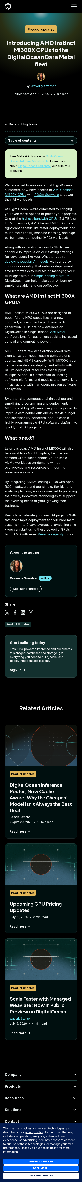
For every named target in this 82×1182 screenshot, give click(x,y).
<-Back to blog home (21, 124)
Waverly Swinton (43, 86)
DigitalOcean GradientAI (34, 166)
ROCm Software (46, 195)
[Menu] (74, 6)
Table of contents (22, 140)
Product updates (41, 29)
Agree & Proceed (41, 1161)
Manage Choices (41, 1175)
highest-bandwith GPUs (40, 218)
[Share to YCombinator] (31, 612)
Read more (18, 831)
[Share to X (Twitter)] (7, 612)
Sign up (15, 670)
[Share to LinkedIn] (23, 612)
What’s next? (17, 157)
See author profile (25, 588)
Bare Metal (57, 332)
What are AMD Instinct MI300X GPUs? (37, 150)
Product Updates (18, 624)
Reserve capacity (51, 534)
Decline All (41, 1168)
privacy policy (34, 1132)
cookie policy (49, 1147)
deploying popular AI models (26, 261)
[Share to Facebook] (15, 612)
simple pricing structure (52, 276)
